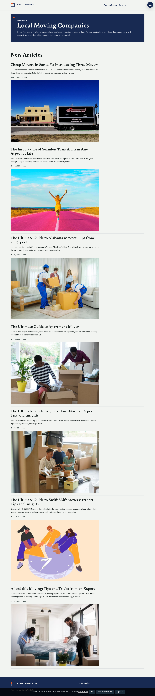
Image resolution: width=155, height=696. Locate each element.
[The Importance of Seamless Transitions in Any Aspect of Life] (55, 200)
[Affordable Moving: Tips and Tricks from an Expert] (55, 635)
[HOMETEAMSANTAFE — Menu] (150, 5)
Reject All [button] (120, 692)
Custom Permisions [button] (105, 692)
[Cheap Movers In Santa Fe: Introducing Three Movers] (55, 111)
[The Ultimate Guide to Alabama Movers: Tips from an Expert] (55, 288)
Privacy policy (84, 683)
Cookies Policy (83, 692)
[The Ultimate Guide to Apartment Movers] (55, 373)
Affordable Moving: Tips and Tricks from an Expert (53, 589)
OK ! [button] (92, 692)
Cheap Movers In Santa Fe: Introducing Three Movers (54, 65)
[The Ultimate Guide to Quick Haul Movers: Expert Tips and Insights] (55, 462)
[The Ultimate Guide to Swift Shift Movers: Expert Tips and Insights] (55, 550)
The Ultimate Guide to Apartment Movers (45, 327)
